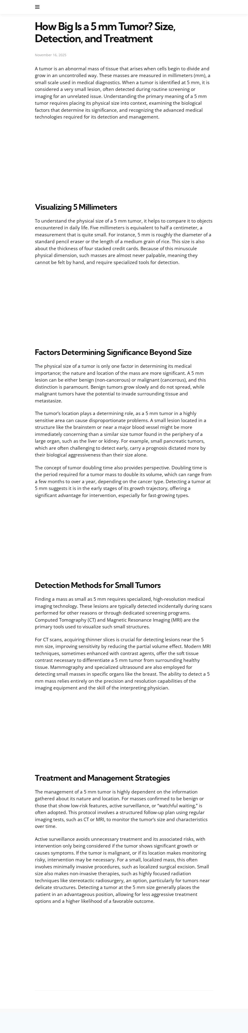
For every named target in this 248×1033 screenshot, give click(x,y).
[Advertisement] (124, 160)
